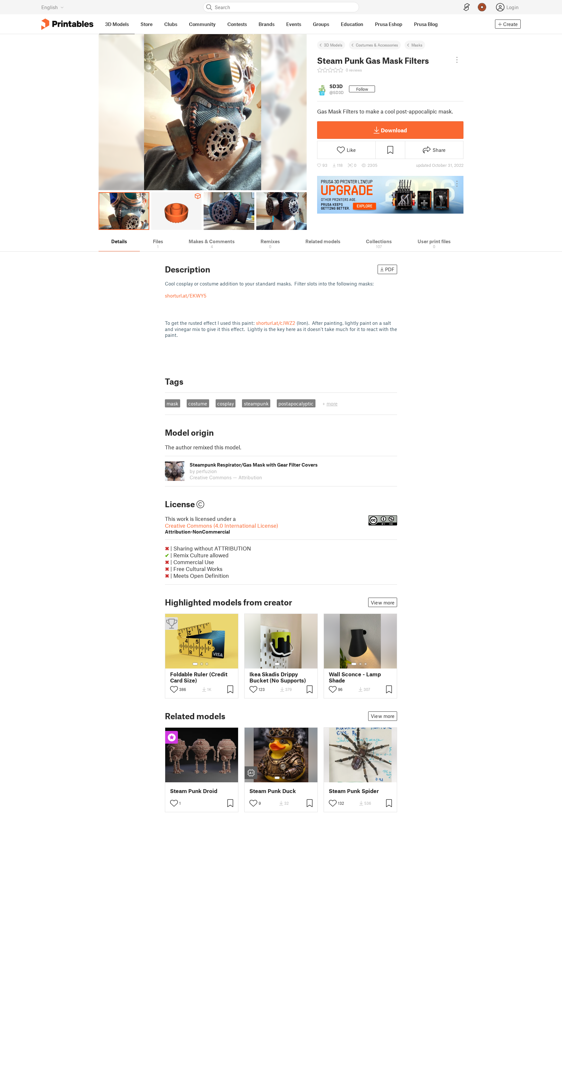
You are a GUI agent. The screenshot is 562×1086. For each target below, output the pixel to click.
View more (383, 602)
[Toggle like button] (174, 689)
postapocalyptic (296, 403)
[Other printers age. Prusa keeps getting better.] (390, 195)
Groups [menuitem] (321, 24)
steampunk (256, 403)
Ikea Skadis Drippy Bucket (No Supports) (277, 677)
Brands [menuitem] (266, 24)
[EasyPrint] (467, 7)
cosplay (225, 403)
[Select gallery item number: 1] (195, 664)
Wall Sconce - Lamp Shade (355, 677)
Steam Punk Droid (193, 791)
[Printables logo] (67, 24)
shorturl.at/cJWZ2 (275, 323)
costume (197, 403)
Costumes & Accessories (377, 45)
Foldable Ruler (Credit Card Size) (198, 677)
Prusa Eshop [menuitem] (388, 24)
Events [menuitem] (293, 24)
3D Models (333, 45)
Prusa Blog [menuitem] (426, 24)
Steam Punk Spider (354, 791)
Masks (416, 45)
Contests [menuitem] (237, 24)
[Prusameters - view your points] (482, 7)
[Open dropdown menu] (456, 60)
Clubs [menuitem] (170, 24)
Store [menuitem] (146, 24)
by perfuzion (203, 471)
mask (172, 403)
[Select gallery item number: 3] (207, 664)
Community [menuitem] (202, 24)
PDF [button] (390, 269)
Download (394, 130)
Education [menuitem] (352, 24)
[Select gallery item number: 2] (201, 664)
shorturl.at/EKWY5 (186, 295)
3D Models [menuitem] (117, 24)
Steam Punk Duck (272, 791)
